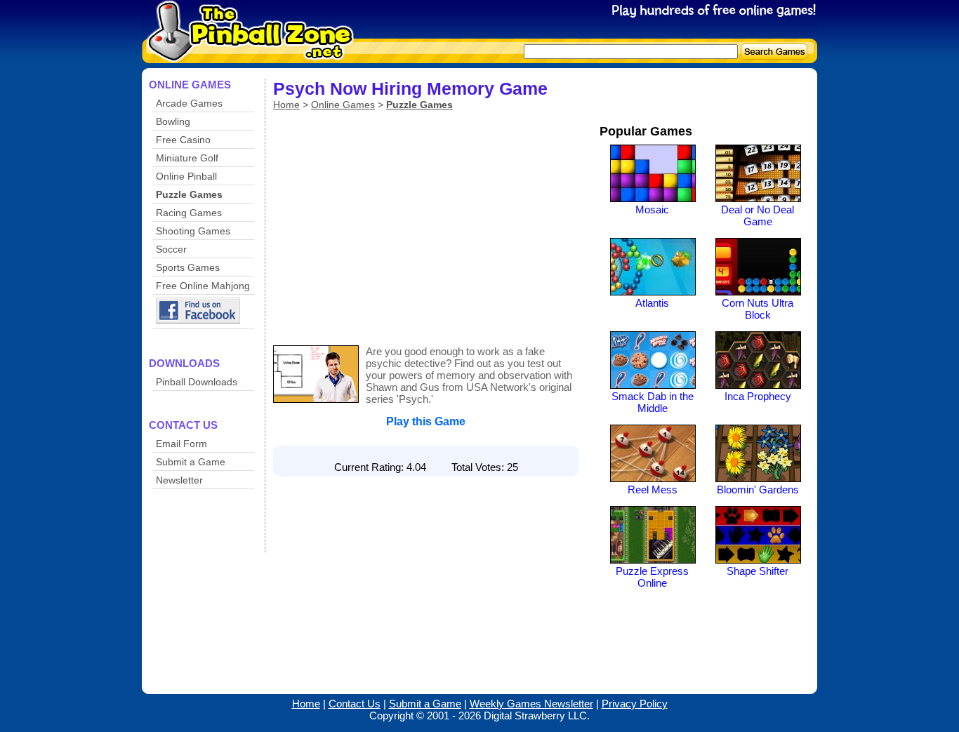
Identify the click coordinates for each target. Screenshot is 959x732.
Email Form (181, 443)
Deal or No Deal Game (757, 215)
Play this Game (425, 421)
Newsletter (179, 480)
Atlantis (652, 303)
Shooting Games (193, 231)
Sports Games (188, 267)
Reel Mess (652, 489)
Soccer (171, 249)
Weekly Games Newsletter (531, 704)
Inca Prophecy (758, 396)
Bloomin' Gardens (758, 489)
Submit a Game (190, 461)
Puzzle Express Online (652, 577)
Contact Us (355, 704)
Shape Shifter (757, 571)
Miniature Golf (187, 158)
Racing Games (189, 212)
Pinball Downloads (196, 381)
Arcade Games (189, 103)
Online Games (343, 104)
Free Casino (183, 139)
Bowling (173, 121)
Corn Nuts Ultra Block (757, 309)
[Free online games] (246, 54)
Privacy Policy (635, 704)
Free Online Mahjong (203, 285)
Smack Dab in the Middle (652, 402)
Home (286, 104)
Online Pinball (186, 176)
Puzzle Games (189, 194)
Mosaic (652, 209)
